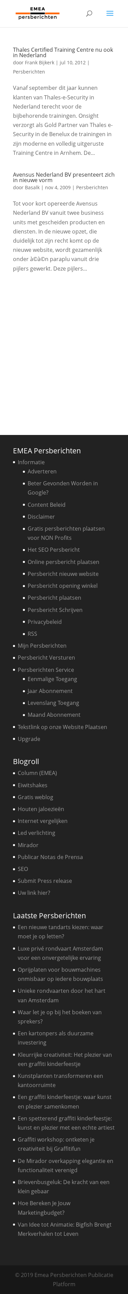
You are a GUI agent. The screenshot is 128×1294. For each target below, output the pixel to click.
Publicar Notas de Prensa (50, 857)
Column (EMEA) (37, 773)
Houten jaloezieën (41, 809)
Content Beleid (47, 504)
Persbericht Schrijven (55, 610)
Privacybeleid (45, 622)
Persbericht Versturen (46, 657)
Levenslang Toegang (53, 703)
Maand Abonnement (54, 714)
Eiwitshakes (32, 785)
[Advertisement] (64, 351)
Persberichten (29, 71)
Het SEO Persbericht (54, 549)
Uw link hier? (34, 892)
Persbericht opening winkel (63, 585)
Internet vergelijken (43, 821)
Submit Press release (45, 881)
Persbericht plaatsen (54, 597)
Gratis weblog (35, 797)
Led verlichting (36, 833)
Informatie (31, 462)
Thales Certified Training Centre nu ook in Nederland (63, 52)
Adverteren (42, 471)
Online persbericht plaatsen (63, 562)
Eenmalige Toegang (52, 679)
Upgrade (29, 739)
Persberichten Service (46, 670)
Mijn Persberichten (42, 645)
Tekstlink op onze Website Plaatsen (62, 727)
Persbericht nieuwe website (63, 574)
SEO (23, 869)
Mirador (28, 845)
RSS (32, 633)
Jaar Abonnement (50, 691)
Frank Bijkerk (39, 62)
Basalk (32, 187)
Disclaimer (41, 516)
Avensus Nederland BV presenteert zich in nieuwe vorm (64, 177)
